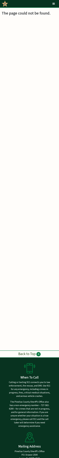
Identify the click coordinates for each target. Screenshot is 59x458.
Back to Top (27, 353)
